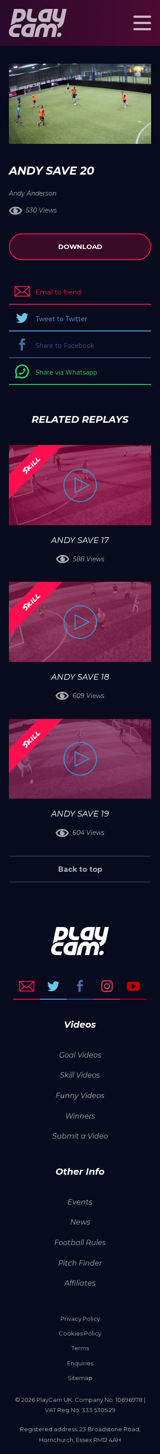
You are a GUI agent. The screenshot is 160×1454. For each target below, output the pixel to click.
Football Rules (80, 1242)
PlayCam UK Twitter (53, 986)
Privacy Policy (80, 1318)
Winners (80, 1116)
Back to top (80, 869)
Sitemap (80, 1377)
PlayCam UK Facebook (80, 986)
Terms (80, 1348)
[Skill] (80, 485)
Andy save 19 (80, 814)
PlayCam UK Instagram (106, 986)
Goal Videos (80, 1055)
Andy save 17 (80, 540)
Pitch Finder (80, 1263)
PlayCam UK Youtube (133, 986)
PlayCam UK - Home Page (38, 23)
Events (80, 1202)
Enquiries (80, 1363)
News (80, 1222)
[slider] (56, 133)
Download (80, 246)
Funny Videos (80, 1095)
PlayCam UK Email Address (26, 986)
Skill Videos (80, 1075)
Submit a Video (80, 1136)
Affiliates (80, 1283)
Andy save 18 (80, 677)
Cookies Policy (80, 1333)
